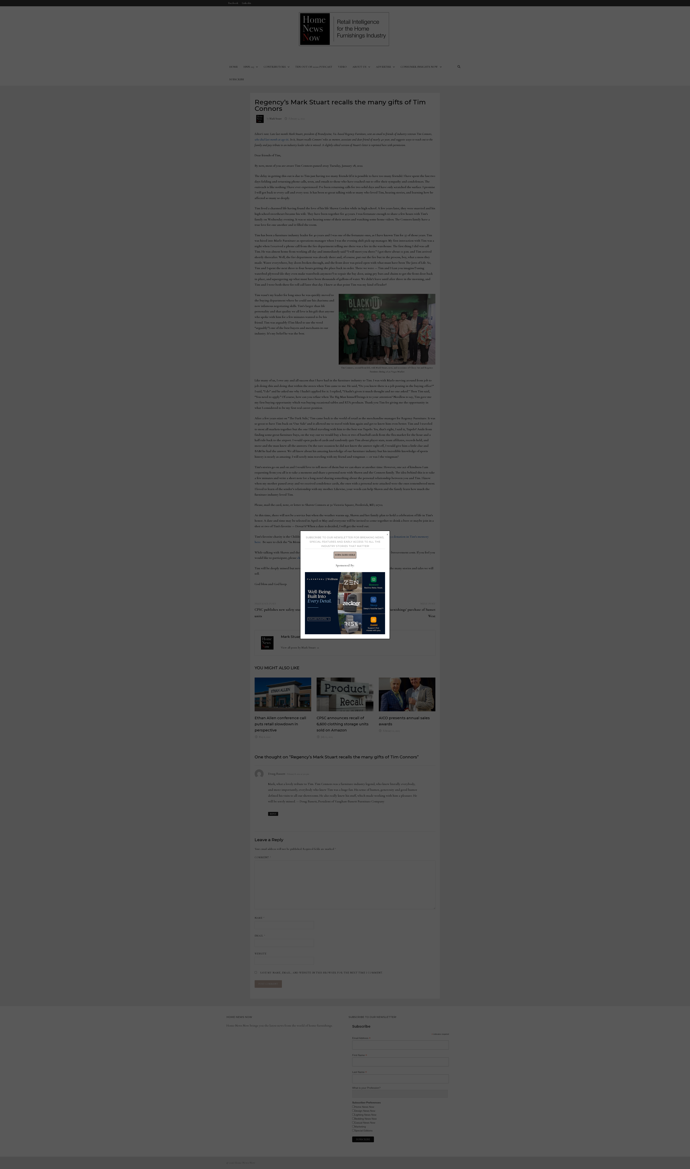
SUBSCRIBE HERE (345, 554)
